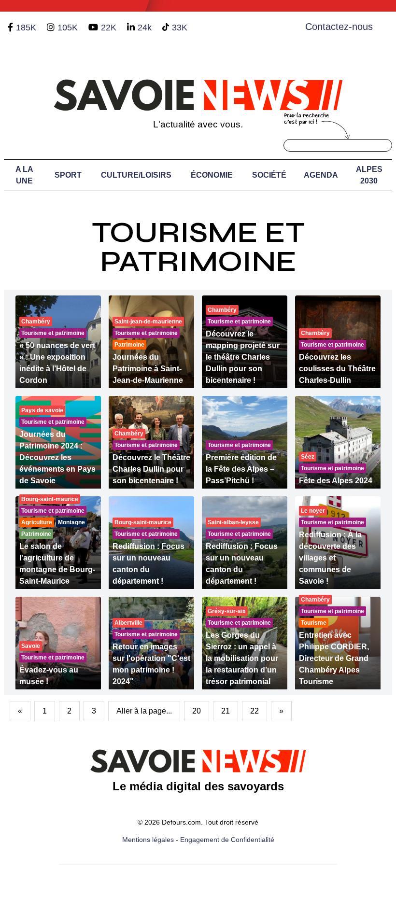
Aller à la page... (144, 711)
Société (269, 175)
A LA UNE (24, 175)
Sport (68, 175)
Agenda (321, 175)
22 (254, 711)
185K (26, 27)
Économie (212, 175)
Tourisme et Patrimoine (198, 247)
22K (108, 27)
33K (179, 27)
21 (225, 711)
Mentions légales (148, 839)
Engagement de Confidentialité (227, 839)
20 (196, 711)
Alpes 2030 (369, 175)
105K (67, 27)
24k (145, 27)
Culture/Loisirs (136, 175)
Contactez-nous (339, 26)
